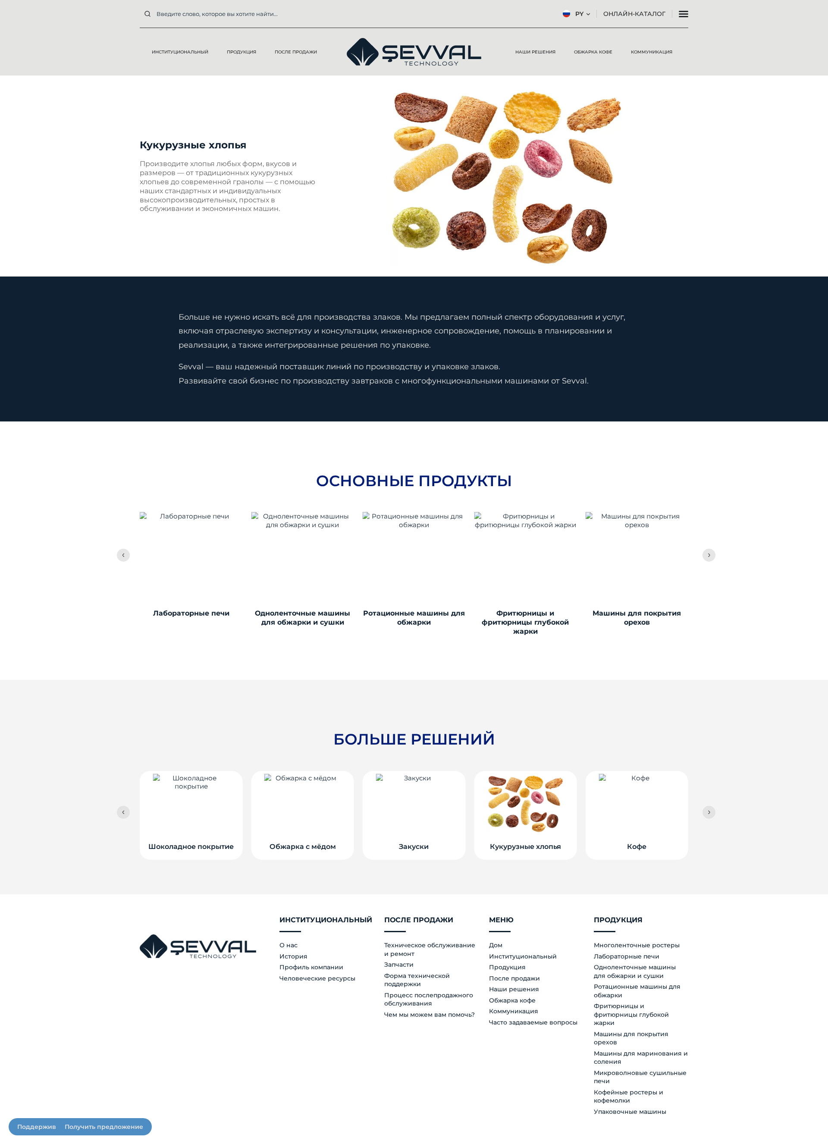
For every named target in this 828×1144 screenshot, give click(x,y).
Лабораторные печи (626, 956)
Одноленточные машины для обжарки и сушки (635, 971)
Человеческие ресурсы (317, 978)
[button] (123, 555)
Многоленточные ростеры (637, 945)
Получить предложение (104, 1127)
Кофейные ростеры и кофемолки (628, 1096)
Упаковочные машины (630, 1112)
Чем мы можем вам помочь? (429, 1014)
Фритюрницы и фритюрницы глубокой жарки (631, 1014)
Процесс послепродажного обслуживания (428, 999)
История (293, 956)
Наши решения (514, 989)
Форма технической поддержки (417, 980)
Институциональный (523, 956)
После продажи (514, 978)
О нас (288, 945)
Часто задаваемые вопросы (533, 1022)
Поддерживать (41, 1127)
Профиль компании (311, 967)
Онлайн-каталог (634, 14)
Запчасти (399, 964)
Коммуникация (513, 1011)
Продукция (507, 967)
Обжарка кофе (512, 1000)
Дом (495, 945)
